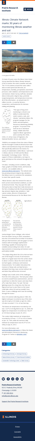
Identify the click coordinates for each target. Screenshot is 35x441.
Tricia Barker (23, 33)
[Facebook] (8, 379)
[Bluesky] (3, 379)
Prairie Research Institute (10, 9)
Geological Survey (21, 354)
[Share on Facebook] (4, 42)
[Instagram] (13, 379)
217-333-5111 (8, 393)
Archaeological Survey (8, 354)
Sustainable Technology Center (11, 360)
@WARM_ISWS (21, 334)
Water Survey (6, 36)
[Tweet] (9, 42)
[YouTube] (22, 379)
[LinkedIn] (17, 379)
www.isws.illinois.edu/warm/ (11, 171)
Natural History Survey (8, 357)
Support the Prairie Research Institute (15, 401)
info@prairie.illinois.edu (10, 396)
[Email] (13, 42)
